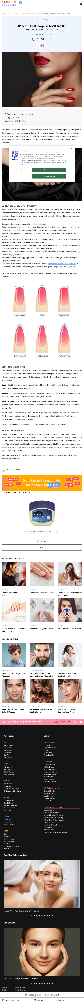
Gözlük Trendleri (9, 808)
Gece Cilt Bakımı (49, 764)
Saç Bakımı (7, 753)
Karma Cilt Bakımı (50, 801)
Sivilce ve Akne (49, 810)
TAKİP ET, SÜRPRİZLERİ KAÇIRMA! (61, 722)
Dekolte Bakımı (49, 779)
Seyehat (7, 844)
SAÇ (5, 742)
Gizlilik (4, 990)
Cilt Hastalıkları (49, 830)
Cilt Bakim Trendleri (50, 782)
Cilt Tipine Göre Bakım (11, 789)
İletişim (4, 987)
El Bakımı (37, 13)
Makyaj (46, 20)
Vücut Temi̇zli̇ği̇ (49, 755)
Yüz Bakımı (47, 745)
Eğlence (6, 836)
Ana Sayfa (6, 13)
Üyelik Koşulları (20, 990)
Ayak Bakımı (48, 753)
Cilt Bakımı (7, 786)
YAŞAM (6, 830)
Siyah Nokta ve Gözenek (52, 813)
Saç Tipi (6, 755)
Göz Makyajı (8, 769)
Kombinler (7, 810)
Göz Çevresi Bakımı (50, 769)
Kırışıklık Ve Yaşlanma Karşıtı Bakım (56, 832)
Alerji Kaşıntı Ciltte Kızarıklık (53, 825)
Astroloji (7, 849)
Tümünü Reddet (49, 170)
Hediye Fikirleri (9, 839)
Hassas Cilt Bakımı (50, 791)
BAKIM (6, 780)
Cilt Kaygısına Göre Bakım (12, 791)
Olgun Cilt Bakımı (49, 793)
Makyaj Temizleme (50, 772)
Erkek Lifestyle (9, 824)
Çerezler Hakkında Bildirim (30, 160)
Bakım (16, 13)
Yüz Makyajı (8, 767)
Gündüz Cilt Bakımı (50, 774)
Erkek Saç (7, 820)
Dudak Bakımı (48, 777)
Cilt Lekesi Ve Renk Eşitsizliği (53, 818)
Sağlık (6, 834)
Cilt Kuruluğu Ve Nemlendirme (54, 820)
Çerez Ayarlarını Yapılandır (19, 170)
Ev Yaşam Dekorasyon (11, 846)
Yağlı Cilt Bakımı (49, 798)
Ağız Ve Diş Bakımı (50, 748)
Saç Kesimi (7, 748)
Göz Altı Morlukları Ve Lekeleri (54, 815)
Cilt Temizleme (49, 767)
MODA (6, 797)
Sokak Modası (8, 803)
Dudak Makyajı (9, 772)
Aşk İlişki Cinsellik (10, 841)
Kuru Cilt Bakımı (49, 796)
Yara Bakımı (48, 827)
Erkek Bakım (8, 822)
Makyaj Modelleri (9, 774)
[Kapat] (71, 148)
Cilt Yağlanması (49, 822)
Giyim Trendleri (9, 800)
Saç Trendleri (8, 757)
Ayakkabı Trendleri (10, 805)
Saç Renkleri (8, 750)
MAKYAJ (7, 763)
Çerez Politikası (20, 987)
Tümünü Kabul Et (49, 176)
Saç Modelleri (8, 745)
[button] (31, 916)
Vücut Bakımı (26, 13)
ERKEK (6, 816)
